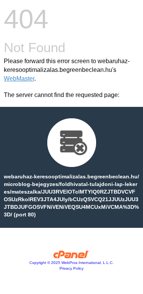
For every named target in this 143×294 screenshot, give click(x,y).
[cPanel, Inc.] (71, 256)
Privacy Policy (71, 268)
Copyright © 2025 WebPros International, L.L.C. (71, 263)
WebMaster (19, 78)
